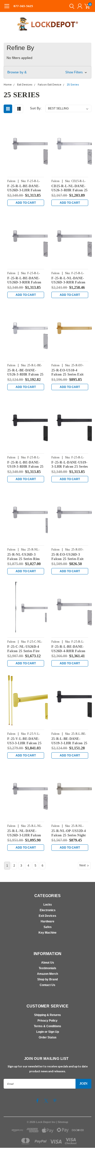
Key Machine (47, 932)
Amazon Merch (47, 974)
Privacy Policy (47, 1020)
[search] (71, 6)
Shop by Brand (47, 979)
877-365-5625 (23, 6)
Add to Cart (26, 202)
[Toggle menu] (6, 8)
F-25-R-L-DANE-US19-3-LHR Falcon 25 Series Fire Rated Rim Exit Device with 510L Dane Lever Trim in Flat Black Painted (69, 465)
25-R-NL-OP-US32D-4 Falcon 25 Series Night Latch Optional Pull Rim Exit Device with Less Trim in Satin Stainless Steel (68, 833)
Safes (48, 927)
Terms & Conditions (47, 1026)
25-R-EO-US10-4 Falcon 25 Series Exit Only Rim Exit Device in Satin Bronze (68, 372)
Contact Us (47, 985)
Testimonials (47, 968)
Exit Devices (47, 916)
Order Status (48, 1037)
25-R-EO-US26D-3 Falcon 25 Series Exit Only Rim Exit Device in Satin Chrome (68, 557)
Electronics (48, 910)
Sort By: (36, 108)
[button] (47, 72)
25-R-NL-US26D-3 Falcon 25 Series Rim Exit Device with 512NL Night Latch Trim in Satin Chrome (25, 557)
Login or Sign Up (47, 1032)
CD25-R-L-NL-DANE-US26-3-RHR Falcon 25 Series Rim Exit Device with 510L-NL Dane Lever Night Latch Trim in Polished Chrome (69, 188)
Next (82, 865)
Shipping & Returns (47, 1015)
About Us (47, 962)
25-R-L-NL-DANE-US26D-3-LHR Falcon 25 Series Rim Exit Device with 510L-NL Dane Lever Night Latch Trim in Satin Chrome (24, 833)
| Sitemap (62, 1122)
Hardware (47, 921)
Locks (47, 904)
